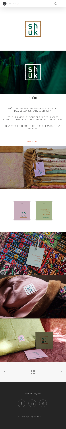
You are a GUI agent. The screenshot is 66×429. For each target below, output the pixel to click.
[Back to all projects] (33, 371)
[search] (55, 4)
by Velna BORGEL (39, 416)
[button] (61, 3)
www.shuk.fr (33, 141)
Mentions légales (33, 393)
